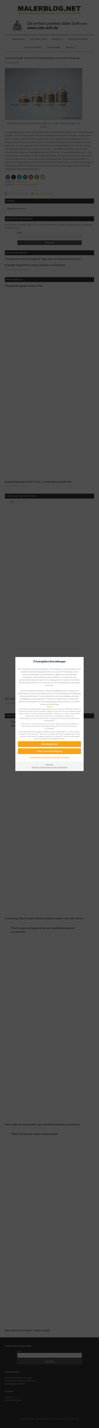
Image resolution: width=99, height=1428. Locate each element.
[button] (49, 744)
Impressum (49, 764)
